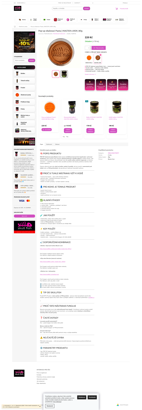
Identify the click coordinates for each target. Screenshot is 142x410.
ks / (24, 216)
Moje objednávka (41, 383)
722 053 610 (123, 86)
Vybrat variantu (68, 130)
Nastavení (50, 406)
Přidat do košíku (100, 48)
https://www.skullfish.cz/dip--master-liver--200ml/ (52, 261)
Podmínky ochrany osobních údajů (46, 377)
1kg (64, 136)
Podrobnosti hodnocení (59, 33)
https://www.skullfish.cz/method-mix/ (49, 274)
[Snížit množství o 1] (91, 49)
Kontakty (77, 3)
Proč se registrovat (64, 3)
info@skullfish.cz (123, 87)
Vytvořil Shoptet (124, 405)
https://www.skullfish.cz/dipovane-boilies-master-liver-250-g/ (55, 248)
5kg (67, 136)
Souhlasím (92, 397)
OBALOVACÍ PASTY (113, 153)
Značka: (71, 33)
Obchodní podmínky (42, 379)
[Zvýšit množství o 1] (91, 47)
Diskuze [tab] (57, 144)
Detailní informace (89, 74)
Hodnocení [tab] (49, 144)
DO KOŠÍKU (48, 129)
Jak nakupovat (40, 381)
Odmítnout (81, 397)
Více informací (57, 401)
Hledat (86, 8)
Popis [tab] (41, 144)
